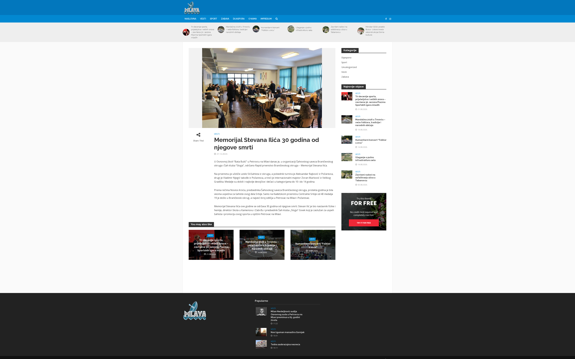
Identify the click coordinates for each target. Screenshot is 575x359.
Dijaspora (239, 19)
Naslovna (190, 19)
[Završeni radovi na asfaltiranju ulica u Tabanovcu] (325, 29)
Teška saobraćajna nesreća (285, 344)
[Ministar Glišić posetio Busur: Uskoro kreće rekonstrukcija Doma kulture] (360, 30)
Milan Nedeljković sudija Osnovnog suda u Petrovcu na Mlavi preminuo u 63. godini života (286, 315)
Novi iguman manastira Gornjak (287, 332)
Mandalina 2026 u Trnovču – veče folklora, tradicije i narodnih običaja (238, 29)
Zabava (225, 19)
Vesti (203, 19)
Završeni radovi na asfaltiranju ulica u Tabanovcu (339, 29)
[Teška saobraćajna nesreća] (261, 343)
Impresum (266, 19)
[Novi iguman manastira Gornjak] (261, 331)
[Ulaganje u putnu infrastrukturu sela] (291, 29)
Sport (213, 19)
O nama (252, 19)
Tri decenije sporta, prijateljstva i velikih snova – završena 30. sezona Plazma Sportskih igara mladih (202, 32)
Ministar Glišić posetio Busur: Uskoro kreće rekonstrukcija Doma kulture (375, 31)
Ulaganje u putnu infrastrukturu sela (304, 28)
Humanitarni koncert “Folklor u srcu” (270, 28)
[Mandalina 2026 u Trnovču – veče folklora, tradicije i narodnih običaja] (221, 29)
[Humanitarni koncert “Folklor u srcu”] (256, 29)
